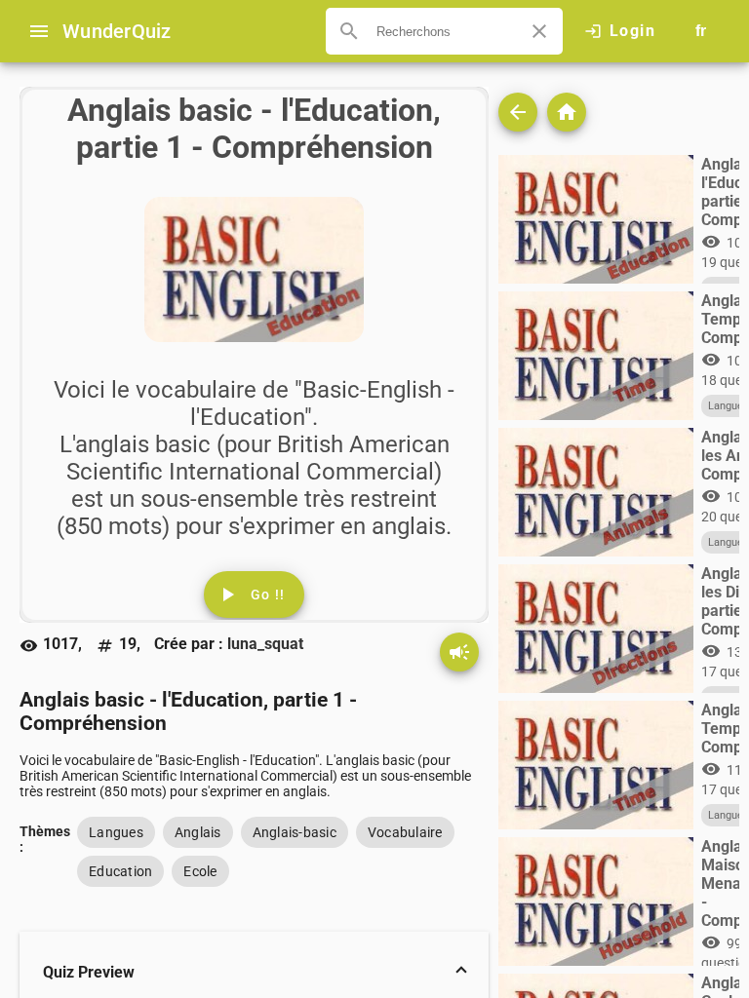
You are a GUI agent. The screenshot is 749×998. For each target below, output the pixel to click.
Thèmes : (45, 837)
